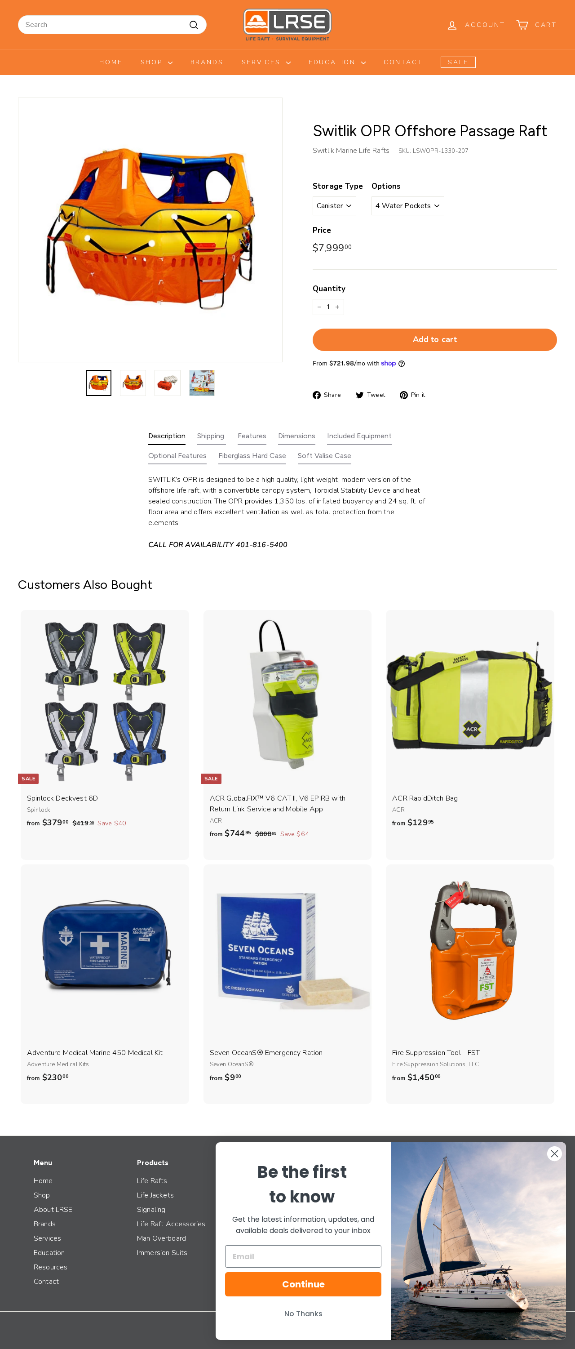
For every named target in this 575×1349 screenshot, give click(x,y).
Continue (303, 1284)
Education (334, 62)
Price (322, 230)
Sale (458, 62)
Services (263, 62)
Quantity (329, 289)
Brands (207, 62)
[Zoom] (150, 230)
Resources (50, 1267)
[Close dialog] (554, 1154)
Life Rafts (152, 1181)
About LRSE (53, 1210)
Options (386, 186)
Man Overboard (161, 1238)
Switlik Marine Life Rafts (351, 151)
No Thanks (303, 1314)
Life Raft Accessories (171, 1224)
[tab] (167, 438)
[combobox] (112, 24)
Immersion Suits (162, 1253)
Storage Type (338, 186)
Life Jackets (155, 1195)
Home (110, 62)
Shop (153, 62)
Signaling (151, 1210)
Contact (403, 62)
